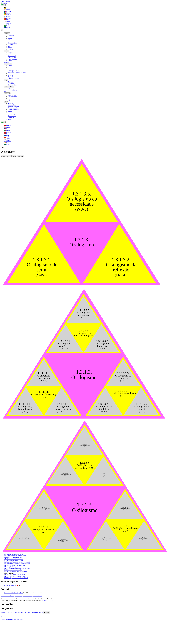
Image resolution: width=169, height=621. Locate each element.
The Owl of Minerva (13, 78)
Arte (9, 46)
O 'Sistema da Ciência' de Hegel (13, 554)
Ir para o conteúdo (6, 1)
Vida (6, 80)
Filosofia (10, 49)
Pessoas (10, 88)
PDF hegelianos (12, 90)
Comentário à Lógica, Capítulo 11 (13, 593)
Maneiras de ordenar (13, 106)
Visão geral (11, 35)
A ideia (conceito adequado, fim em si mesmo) (18, 568)
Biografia (10, 82)
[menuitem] (7, 8)
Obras (6, 51)
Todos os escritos (12, 59)
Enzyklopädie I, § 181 (10, 585)
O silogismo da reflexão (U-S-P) (15, 576)
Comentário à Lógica (13, 70)
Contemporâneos (12, 85)
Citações (10, 52)
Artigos (10, 65)
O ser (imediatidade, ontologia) (13, 560)
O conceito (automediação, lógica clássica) (17, 563)
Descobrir (7, 93)
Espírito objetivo (12, 44)
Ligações (10, 111)
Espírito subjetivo (12, 43)
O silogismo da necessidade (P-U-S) (16, 578)
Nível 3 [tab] (14, 156)
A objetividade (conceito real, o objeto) (16, 567)
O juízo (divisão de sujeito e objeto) (15, 571)
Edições (10, 60)
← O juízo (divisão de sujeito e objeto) (11, 596)
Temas (9, 67)
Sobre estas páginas (13, 109)
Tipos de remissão (13, 108)
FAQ (5, 91)
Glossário (10, 75)
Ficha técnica (11, 114)
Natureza (10, 40)
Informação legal (5, 619)
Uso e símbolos (12, 105)
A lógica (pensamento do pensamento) (15, 555)
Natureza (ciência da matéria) (12, 557)
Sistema (7, 33)
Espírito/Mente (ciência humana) (13, 559)
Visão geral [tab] (20, 156)
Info (6, 101)
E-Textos (6, 62)
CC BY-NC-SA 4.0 (47, 600)
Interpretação (8, 64)
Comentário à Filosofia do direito (17, 72)
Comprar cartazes (12, 96)
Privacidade (11, 117)
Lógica (10, 38)
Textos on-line (12, 57)
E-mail (9, 119)
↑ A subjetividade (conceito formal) (32, 596)
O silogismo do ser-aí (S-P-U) (14, 574)
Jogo (9, 100)
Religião (10, 47)
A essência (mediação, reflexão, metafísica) (17, 562)
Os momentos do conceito (13, 570)
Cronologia (11, 83)
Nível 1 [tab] (3, 156)
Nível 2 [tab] (8, 156)
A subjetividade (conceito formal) (14, 565)
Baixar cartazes (12, 95)
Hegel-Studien (12, 77)
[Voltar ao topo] (1, 616)
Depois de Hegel (9, 86)
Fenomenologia (12, 56)
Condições (13, 619)
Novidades (11, 103)
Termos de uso (12, 116)
